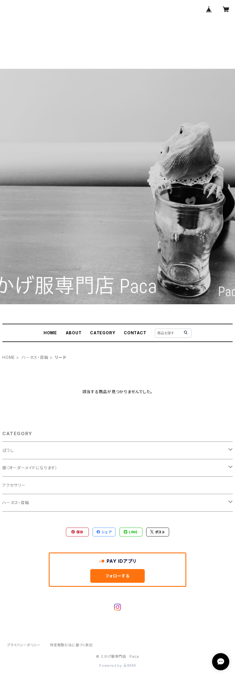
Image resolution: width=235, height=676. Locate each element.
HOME (50, 332)
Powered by (111, 665)
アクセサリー (14, 485)
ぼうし (8, 450)
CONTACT (135, 332)
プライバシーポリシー (24, 645)
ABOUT (74, 332)
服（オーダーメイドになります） (30, 467)
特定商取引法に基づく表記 (71, 645)
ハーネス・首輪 (34, 357)
